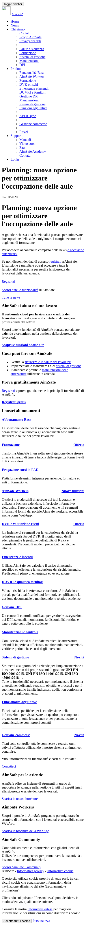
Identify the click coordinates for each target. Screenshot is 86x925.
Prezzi (23, 132)
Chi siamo (18, 29)
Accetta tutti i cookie (17, 921)
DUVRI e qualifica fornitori (22, 582)
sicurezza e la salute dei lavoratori (48, 362)
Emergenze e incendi (34, 88)
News (15, 25)
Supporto (17, 136)
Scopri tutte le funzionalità (20, 290)
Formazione (27, 53)
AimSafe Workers (31, 76)
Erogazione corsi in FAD (20, 470)
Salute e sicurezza (31, 49)
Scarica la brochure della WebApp (25, 831)
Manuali (25, 139)
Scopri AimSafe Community (21, 867)
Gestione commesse (33, 124)
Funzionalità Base (31, 72)
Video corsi (27, 143)
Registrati (8, 281)
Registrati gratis (14, 402)
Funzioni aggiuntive (33, 108)
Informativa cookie (60, 871)
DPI (22, 65)
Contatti (24, 33)
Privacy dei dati (30, 41)
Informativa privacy (30, 871)
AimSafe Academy (32, 151)
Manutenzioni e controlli (20, 632)
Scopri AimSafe (30, 37)
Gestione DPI (28, 96)
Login (15, 159)
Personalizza (41, 921)
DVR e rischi (28, 84)
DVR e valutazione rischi (20, 524)
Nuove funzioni (73, 491)
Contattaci (9, 766)
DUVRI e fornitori (32, 92)
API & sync (27, 116)
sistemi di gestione (68, 366)
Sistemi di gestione (32, 57)
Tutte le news (11, 297)
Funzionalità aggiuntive (19, 702)
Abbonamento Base (16, 419)
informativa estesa (40, 909)
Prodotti (16, 69)
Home (15, 21)
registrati (55, 261)
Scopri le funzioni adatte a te (23, 345)
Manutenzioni (29, 61)
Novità (79, 657)
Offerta (78, 445)
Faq (22, 147)
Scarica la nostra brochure (20, 799)
